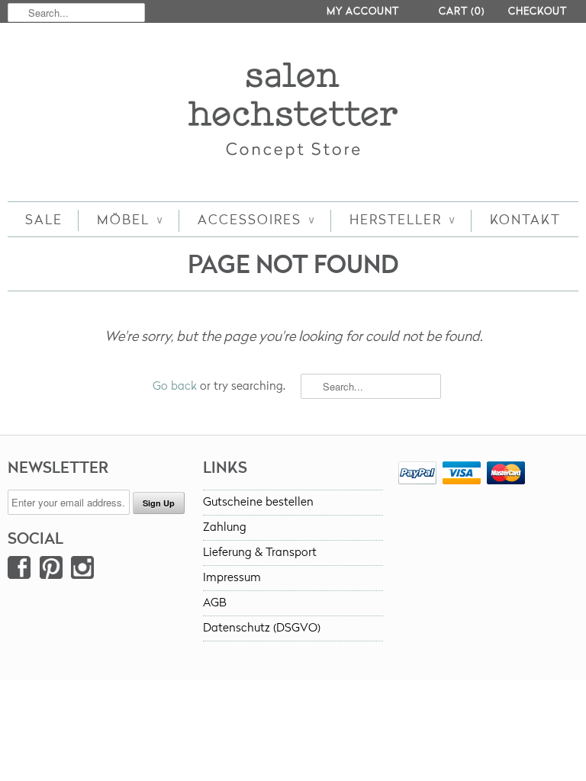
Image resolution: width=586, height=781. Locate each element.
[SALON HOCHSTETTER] (293, 114)
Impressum (232, 577)
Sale (44, 220)
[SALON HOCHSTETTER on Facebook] (19, 571)
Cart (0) (462, 11)
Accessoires (256, 220)
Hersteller (402, 220)
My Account (363, 11)
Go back (175, 386)
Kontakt (525, 220)
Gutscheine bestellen (258, 502)
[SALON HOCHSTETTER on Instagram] (82, 571)
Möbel (130, 220)
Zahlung (224, 527)
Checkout (537, 11)
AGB (215, 603)
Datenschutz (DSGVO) (261, 628)
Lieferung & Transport (260, 552)
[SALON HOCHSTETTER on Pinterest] (51, 571)
